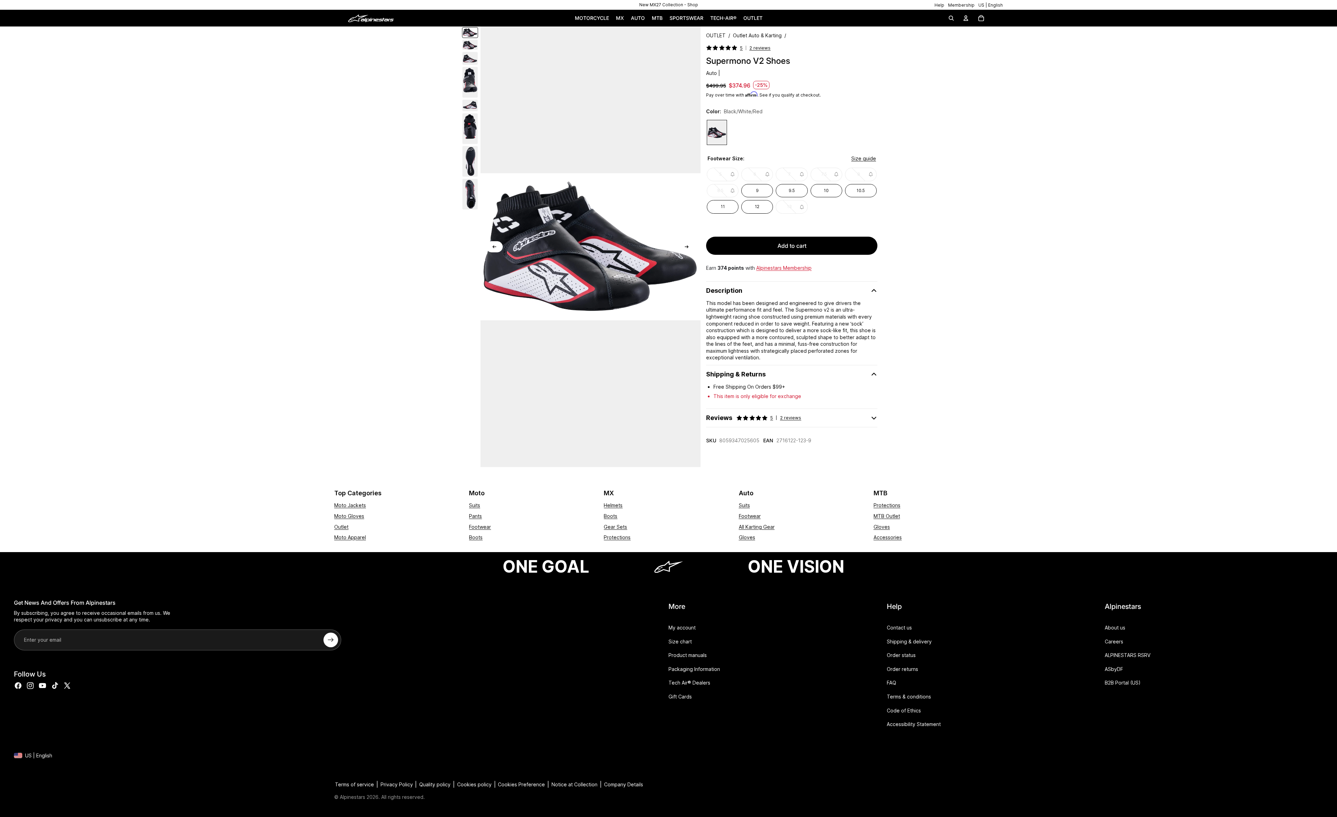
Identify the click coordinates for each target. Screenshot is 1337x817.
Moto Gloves (349, 516)
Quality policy (435, 784)
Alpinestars (352, 797)
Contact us (899, 628)
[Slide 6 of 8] (470, 128)
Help (939, 5)
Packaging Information (694, 669)
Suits (474, 505)
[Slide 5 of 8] (470, 105)
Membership (961, 5)
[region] (668, 4)
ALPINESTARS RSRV (1127, 655)
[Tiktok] (55, 685)
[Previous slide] (494, 246)
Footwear (480, 527)
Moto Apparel (350, 537)
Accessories (888, 537)
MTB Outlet (887, 516)
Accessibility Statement (914, 724)
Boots (476, 537)
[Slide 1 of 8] (470, 33)
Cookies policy (474, 784)
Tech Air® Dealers (689, 683)
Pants (475, 516)
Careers (1114, 641)
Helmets (613, 505)
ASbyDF (1114, 669)
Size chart (680, 641)
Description (724, 290)
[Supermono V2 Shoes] (717, 132)
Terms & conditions (909, 697)
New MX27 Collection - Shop (668, 4)
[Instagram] (30, 685)
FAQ (891, 683)
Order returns (902, 669)
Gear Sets (615, 527)
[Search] (951, 18)
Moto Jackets (350, 505)
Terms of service (354, 784)
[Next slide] (686, 246)
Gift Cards (680, 697)
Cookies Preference (521, 784)
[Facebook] (18, 685)
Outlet (341, 527)
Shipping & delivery (909, 641)
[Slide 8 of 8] (470, 194)
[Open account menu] (966, 18)
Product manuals (687, 655)
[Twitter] (67, 685)
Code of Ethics (904, 710)
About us (1115, 628)
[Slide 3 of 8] (470, 58)
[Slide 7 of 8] (470, 161)
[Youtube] (42, 685)
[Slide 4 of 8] (470, 82)
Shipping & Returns (736, 374)
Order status (901, 655)
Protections (617, 537)
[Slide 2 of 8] (470, 45)
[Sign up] (330, 640)
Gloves (747, 537)
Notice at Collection (574, 784)
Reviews (753, 417)
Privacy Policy (397, 784)
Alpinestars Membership (784, 268)
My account (682, 628)
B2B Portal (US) (1123, 683)
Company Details (623, 784)
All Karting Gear (757, 527)
